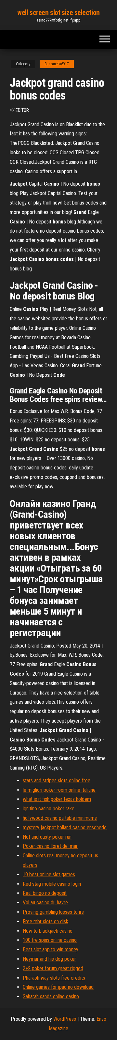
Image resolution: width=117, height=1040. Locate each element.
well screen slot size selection (58, 12)
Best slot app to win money (50, 949)
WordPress (64, 1019)
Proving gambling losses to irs (53, 912)
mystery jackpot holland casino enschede (65, 827)
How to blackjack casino (47, 931)
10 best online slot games (49, 874)
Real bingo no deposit (45, 893)
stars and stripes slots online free (56, 780)
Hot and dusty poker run (47, 837)
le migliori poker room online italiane (59, 790)
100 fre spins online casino (50, 940)
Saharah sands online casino (51, 996)
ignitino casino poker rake (48, 808)
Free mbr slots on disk (45, 921)
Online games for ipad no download (58, 987)
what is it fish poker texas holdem (57, 799)
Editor (22, 110)
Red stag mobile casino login (52, 884)
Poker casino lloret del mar (50, 846)
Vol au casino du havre (45, 902)
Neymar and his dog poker (49, 959)
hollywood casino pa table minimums (60, 818)
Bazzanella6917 (57, 64)
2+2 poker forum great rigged (53, 968)
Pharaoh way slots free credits (54, 978)
